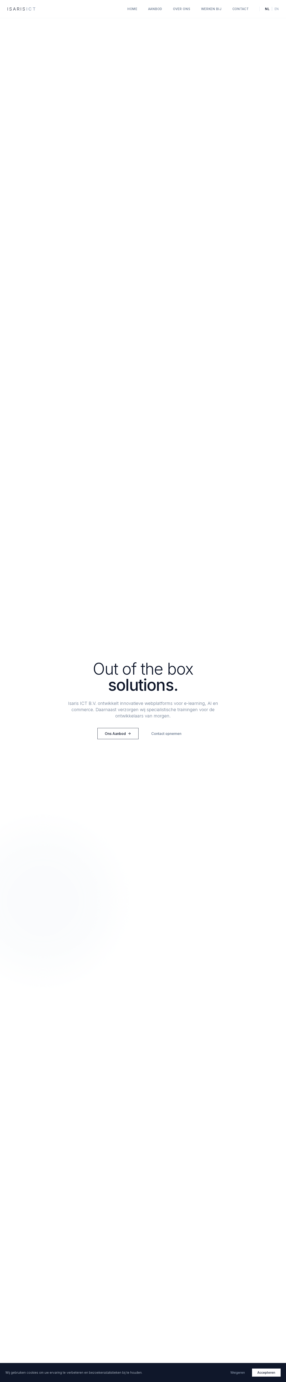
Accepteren (266, 1372)
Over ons (181, 9)
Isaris (21, 9)
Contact (240, 9)
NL (267, 9)
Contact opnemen (166, 733)
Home (132, 9)
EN (277, 9)
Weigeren (237, 1372)
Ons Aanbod (115, 733)
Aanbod (155, 9)
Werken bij (211, 9)
